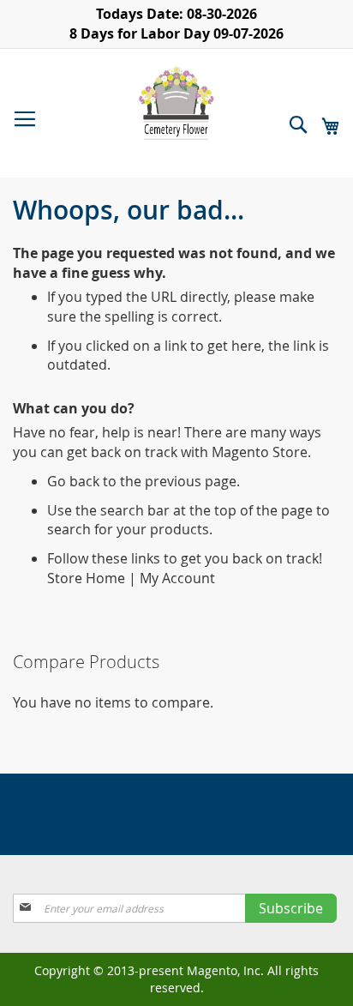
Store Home (86, 578)
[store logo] (176, 103)
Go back (73, 481)
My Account (177, 578)
